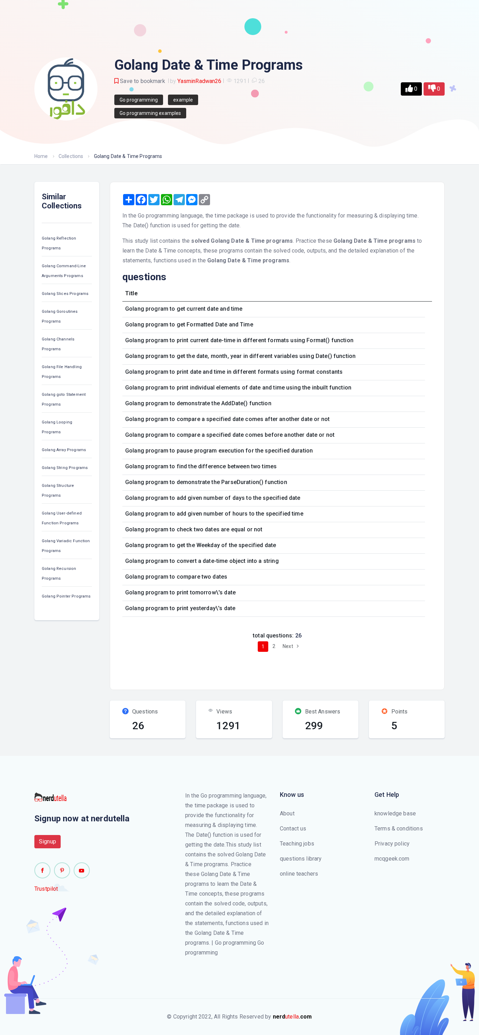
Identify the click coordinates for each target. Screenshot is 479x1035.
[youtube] (82, 870)
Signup (47, 841)
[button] (411, 89)
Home (41, 156)
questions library (301, 858)
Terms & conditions (399, 828)
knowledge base (395, 813)
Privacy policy (392, 843)
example (183, 100)
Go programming (139, 100)
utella (292, 1016)
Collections (71, 156)
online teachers (299, 873)
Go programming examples (150, 113)
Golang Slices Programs (65, 293)
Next (288, 646)
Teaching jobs (297, 843)
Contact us (293, 828)
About (287, 813)
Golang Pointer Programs (66, 596)
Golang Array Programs (64, 450)
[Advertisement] (245, 668)
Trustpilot (46, 888)
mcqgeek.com (392, 858)
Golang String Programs (65, 467)
